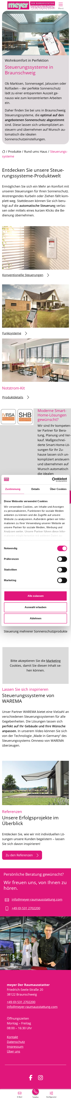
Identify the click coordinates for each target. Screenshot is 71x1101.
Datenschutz (16, 1042)
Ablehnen (35, 618)
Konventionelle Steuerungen (22, 275)
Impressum (15, 1046)
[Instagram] (40, 1078)
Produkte (14, 151)
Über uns (13, 1051)
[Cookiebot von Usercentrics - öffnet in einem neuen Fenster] (52, 479)
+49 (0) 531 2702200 (26, 908)
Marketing (53, 661)
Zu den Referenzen (19, 855)
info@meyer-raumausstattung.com (37, 899)
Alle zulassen (36, 595)
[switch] (62, 559)
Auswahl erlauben (35, 607)
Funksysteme (11, 333)
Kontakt (12, 1037)
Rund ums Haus (35, 151)
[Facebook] (31, 1078)
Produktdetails (12, 397)
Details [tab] (35, 489)
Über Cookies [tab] (58, 489)
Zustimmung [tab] (13, 489)
